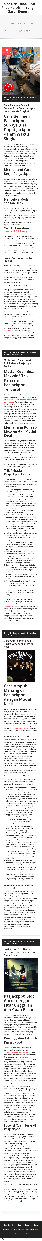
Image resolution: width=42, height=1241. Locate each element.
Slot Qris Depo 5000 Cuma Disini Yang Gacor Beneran (19, 7)
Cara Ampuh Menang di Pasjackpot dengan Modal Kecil (19, 643)
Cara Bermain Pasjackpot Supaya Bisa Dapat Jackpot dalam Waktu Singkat (19, 108)
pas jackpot (32, 97)
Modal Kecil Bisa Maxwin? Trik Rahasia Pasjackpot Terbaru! (19, 363)
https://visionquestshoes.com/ (17, 1052)
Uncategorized (20, 97)
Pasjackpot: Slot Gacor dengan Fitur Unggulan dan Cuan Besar (20, 952)
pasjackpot (7, 99)
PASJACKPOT (9, 330)
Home (7, 30)
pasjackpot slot (17, 99)
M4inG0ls (8, 97)
